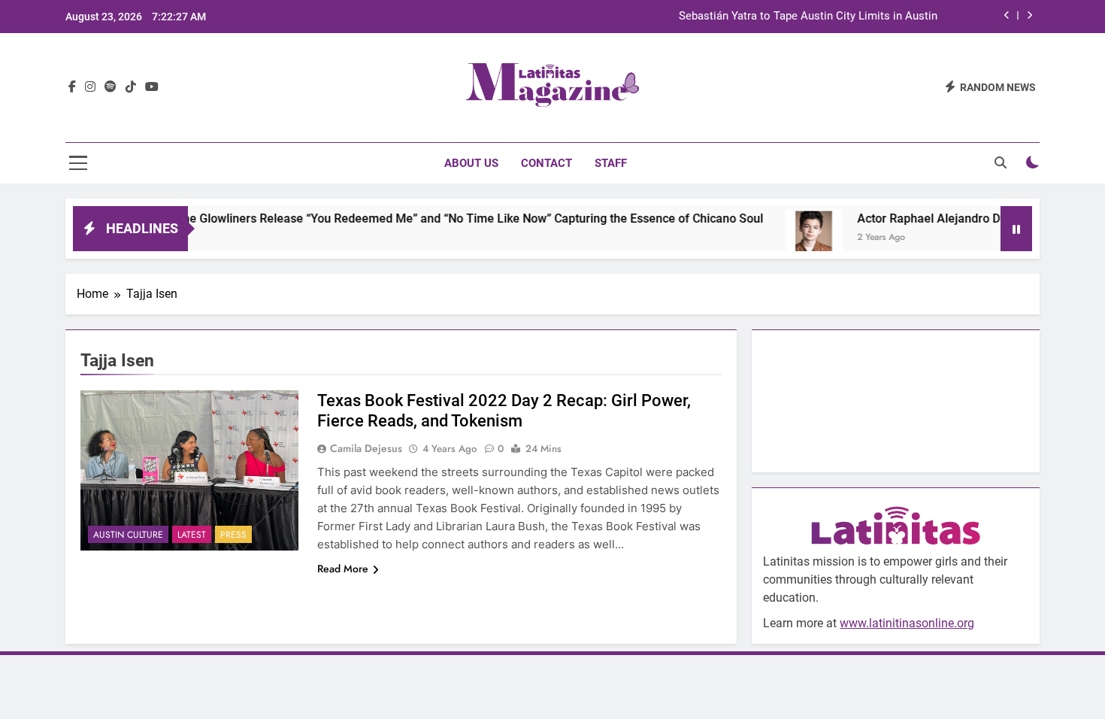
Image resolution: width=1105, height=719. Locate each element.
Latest (191, 535)
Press (233, 535)
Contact (546, 163)
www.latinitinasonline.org (907, 623)
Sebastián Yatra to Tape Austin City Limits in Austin (808, 17)
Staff (611, 163)
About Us (471, 163)
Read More (342, 568)
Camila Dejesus (366, 448)
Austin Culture (128, 535)
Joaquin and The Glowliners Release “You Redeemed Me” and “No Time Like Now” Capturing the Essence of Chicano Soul (415, 218)
